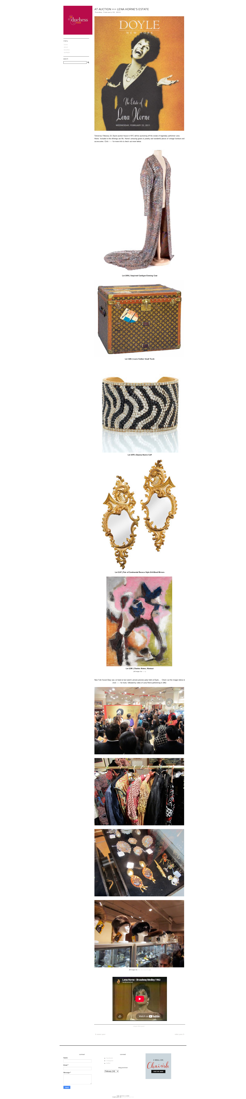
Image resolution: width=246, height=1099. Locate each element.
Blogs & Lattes (128, 1097)
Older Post (179, 1034)
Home (66, 45)
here (110, 141)
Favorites (67, 50)
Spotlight (67, 52)
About (66, 47)
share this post (138, 1026)
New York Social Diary (144, 969)
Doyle (143, 671)
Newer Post (100, 1034)
